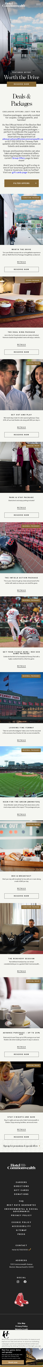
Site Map (21, 1323)
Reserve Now (21, 84)
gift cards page (19, 173)
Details (21, 262)
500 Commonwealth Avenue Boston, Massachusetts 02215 (22, 1266)
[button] (38, 4)
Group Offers (18, 158)
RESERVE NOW (21, 1137)
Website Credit (21, 1329)
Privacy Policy (21, 1326)
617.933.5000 (22, 1250)
